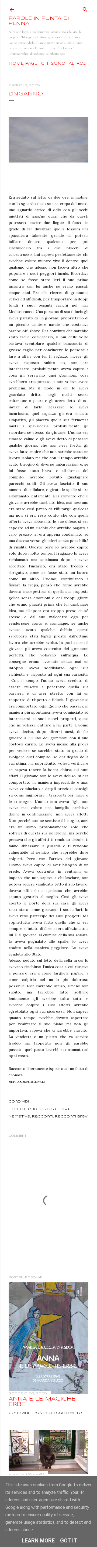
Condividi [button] (19, 1101)
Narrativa (19, 1116)
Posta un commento (57, 1412)
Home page (23, 63)
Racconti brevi (71, 1116)
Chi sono (53, 63)
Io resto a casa (51, 1109)
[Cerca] (85, 8)
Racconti (42, 1116)
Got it (68, 1540)
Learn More (38, 1540)
